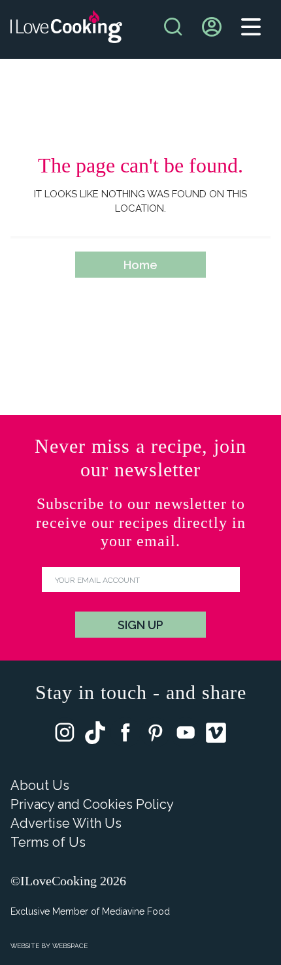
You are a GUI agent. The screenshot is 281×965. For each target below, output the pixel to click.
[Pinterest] (155, 735)
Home (140, 265)
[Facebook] (125, 735)
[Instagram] (65, 735)
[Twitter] (95, 735)
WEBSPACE (70, 945)
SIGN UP (140, 625)
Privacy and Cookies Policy (92, 804)
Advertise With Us (66, 823)
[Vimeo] (216, 735)
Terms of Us (48, 842)
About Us (39, 785)
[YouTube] (186, 735)
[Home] (66, 30)
